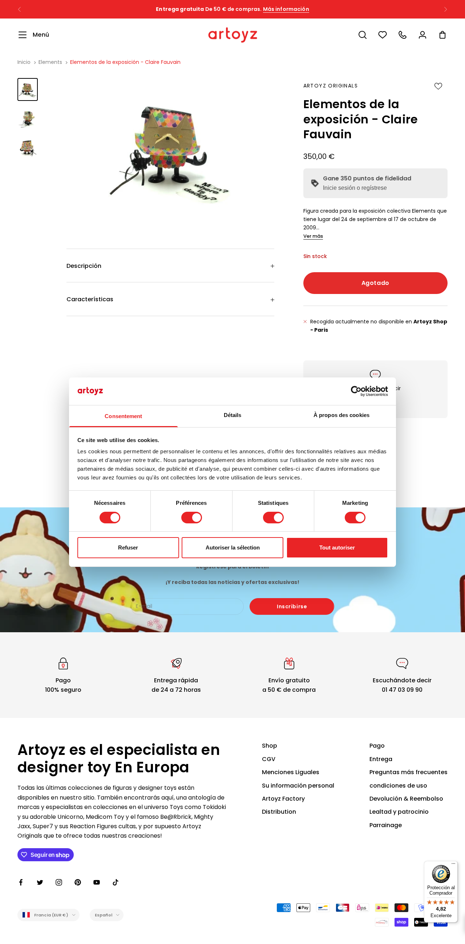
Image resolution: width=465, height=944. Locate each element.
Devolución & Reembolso (406, 798)
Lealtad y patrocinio (399, 812)
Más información (286, 9)
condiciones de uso (398, 785)
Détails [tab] (233, 415)
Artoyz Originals (330, 85)
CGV (268, 759)
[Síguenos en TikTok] (115, 882)
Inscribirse (292, 606)
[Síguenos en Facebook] (21, 882)
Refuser (128, 547)
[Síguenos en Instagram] (58, 882)
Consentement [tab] (123, 416)
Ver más (313, 236)
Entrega (380, 759)
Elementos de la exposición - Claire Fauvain (125, 62)
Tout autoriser (337, 547)
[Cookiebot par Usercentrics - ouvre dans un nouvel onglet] (356, 391)
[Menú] (453, 865)
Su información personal (298, 785)
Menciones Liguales (290, 772)
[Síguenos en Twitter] (40, 882)
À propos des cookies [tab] (341, 415)
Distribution (279, 812)
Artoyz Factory (283, 798)
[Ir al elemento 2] (27, 118)
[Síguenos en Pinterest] (77, 882)
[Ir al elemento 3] (27, 146)
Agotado (375, 283)
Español (104, 915)
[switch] (191, 517)
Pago (377, 745)
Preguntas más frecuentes (408, 772)
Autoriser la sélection (233, 547)
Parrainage (385, 825)
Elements (50, 62)
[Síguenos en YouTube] (96, 882)
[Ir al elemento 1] (27, 89)
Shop (269, 745)
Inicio (24, 62)
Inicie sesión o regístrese (355, 188)
